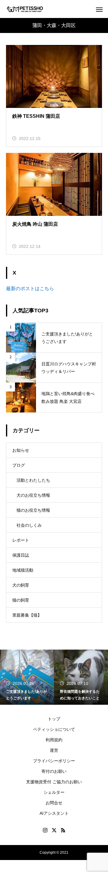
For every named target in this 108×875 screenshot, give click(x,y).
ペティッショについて (54, 729)
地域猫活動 (22, 570)
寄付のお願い (54, 771)
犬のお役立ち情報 (33, 495)
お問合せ (54, 802)
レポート (20, 540)
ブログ (18, 465)
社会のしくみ (29, 525)
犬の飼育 (20, 585)
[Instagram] (45, 830)
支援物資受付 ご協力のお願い (54, 781)
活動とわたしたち (33, 480)
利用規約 (54, 739)
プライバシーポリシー (54, 760)
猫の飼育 (20, 600)
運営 (54, 750)
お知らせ (20, 450)
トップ (54, 718)
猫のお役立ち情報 (33, 510)
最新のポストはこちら (30, 288)
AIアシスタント (54, 813)
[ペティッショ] (25, 9)
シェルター (54, 792)
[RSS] (63, 830)
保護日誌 (20, 555)
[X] (54, 830)
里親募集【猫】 (27, 615)
